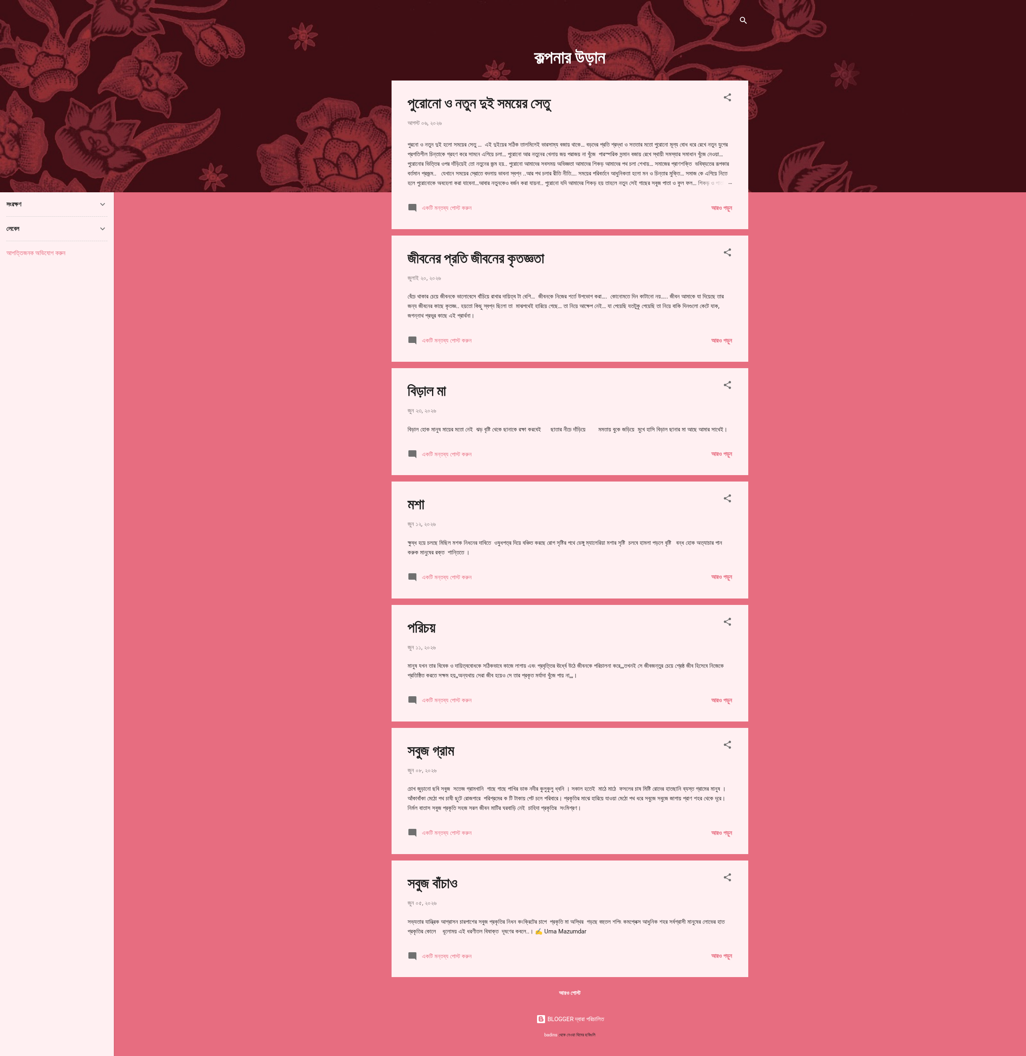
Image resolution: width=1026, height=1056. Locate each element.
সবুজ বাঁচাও (432, 882)
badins (550, 1035)
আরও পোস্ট (570, 992)
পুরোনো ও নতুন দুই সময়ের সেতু (479, 102)
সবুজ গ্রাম (431, 749)
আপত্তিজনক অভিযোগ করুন (35, 253)
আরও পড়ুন (721, 208)
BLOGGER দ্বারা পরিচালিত (575, 1019)
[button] (727, 99)
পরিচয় (422, 626)
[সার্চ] (743, 22)
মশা (416, 503)
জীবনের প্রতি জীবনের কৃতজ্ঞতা (476, 257)
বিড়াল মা (427, 389)
